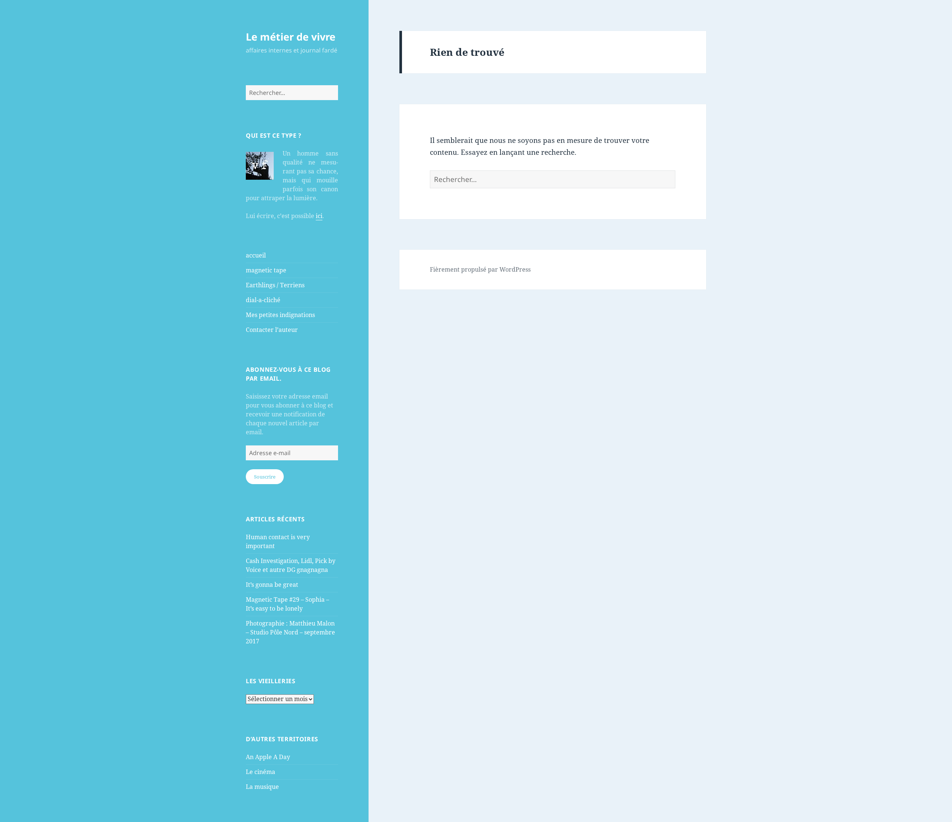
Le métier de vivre (290, 37)
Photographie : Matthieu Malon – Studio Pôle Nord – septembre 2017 (290, 632)
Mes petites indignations (280, 315)
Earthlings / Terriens (275, 285)
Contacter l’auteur (272, 330)
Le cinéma (260, 772)
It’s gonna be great (272, 584)
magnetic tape (266, 270)
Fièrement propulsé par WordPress (480, 269)
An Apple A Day (268, 757)
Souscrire (265, 476)
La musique (262, 787)
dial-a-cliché (263, 300)
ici (319, 216)
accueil (256, 255)
